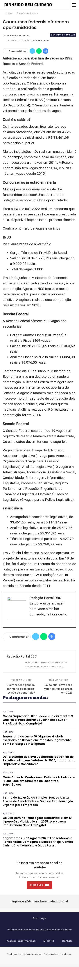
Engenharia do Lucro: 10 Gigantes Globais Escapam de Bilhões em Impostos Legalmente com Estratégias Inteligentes (37, 740)
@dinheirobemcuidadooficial (46, 901)
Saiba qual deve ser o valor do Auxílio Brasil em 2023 (58, 688)
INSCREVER (36, 885)
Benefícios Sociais (63, 34)
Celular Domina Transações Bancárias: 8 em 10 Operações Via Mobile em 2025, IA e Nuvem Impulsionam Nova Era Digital (37, 821)
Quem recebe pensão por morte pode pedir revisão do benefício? (20, 688)
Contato (67, 941)
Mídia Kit (48, 941)
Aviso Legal (39, 918)
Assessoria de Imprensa (21, 941)
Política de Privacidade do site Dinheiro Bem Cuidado (39, 929)
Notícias (8, 711)
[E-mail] (9, 625)
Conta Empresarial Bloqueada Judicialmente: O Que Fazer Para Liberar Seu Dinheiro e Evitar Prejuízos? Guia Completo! (38, 719)
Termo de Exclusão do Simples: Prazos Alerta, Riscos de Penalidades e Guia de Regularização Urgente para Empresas (38, 801)
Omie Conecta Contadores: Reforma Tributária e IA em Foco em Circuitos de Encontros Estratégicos (39, 780)
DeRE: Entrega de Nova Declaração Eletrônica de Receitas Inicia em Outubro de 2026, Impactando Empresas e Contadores (39, 760)
